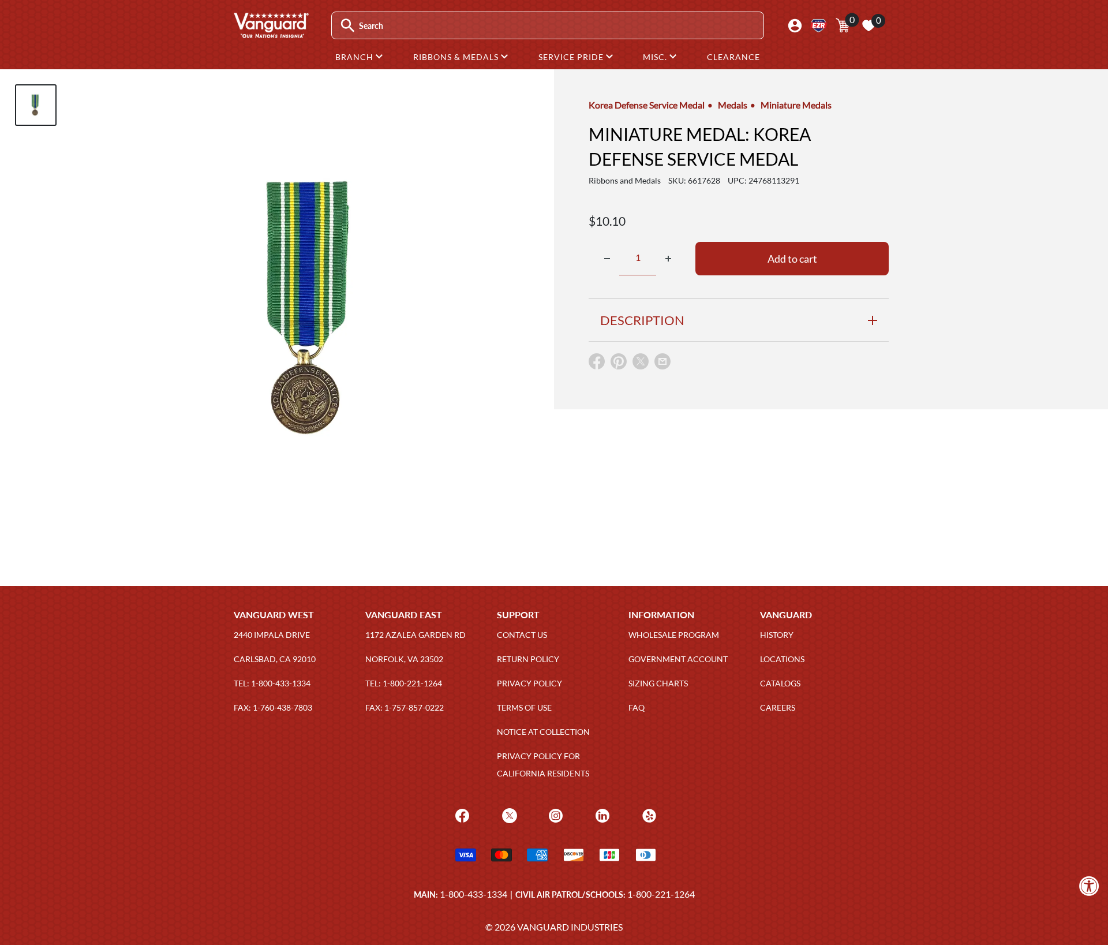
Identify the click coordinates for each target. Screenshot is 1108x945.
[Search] (347, 25)
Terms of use (524, 707)
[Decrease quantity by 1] (607, 258)
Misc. (656, 57)
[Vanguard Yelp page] (647, 815)
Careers (777, 707)
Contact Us (522, 635)
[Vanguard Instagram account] (554, 815)
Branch (355, 57)
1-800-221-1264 (661, 893)
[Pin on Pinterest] (619, 364)
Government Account (678, 659)
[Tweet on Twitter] (640, 364)
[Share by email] (662, 362)
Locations (782, 659)
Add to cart (792, 258)
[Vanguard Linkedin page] (601, 815)
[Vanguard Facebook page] (460, 815)
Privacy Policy (529, 683)
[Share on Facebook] (597, 364)
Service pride (572, 57)
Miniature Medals (796, 104)
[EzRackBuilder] (818, 26)
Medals (732, 104)
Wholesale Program (673, 635)
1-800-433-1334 (473, 893)
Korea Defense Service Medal (647, 104)
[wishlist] (868, 25)
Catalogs (780, 683)
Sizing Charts (658, 683)
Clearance (733, 57)
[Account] (795, 25)
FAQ (636, 707)
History (776, 635)
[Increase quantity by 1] (668, 258)
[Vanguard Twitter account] (508, 815)
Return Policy (528, 659)
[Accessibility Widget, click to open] (1089, 886)
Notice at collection (543, 732)
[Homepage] (271, 34)
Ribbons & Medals (457, 57)
